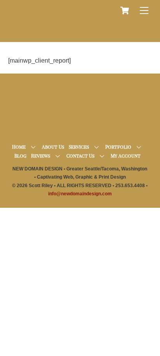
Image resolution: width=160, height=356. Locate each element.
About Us (53, 147)
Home (19, 147)
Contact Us (80, 156)
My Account (126, 156)
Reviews (40, 156)
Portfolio (118, 147)
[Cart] (124, 10)
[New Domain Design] (78, 32)
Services (79, 147)
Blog (20, 156)
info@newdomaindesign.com (80, 193)
